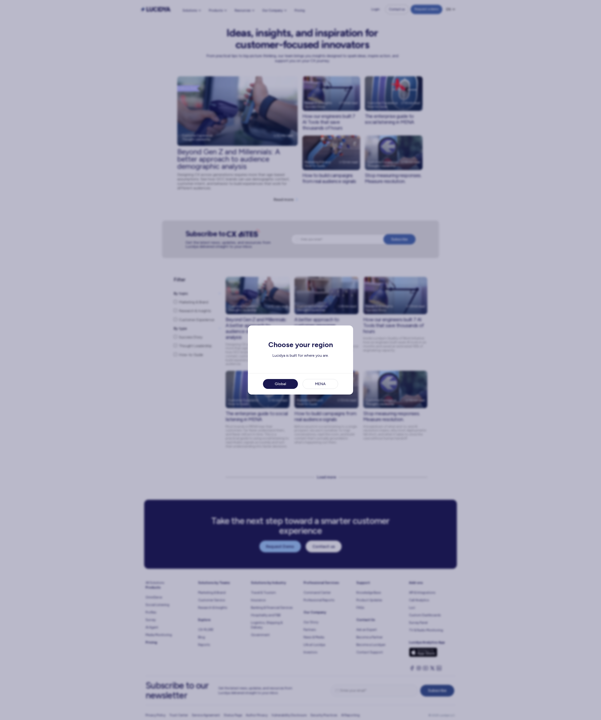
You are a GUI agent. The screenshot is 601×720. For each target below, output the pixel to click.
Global (280, 384)
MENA (320, 384)
